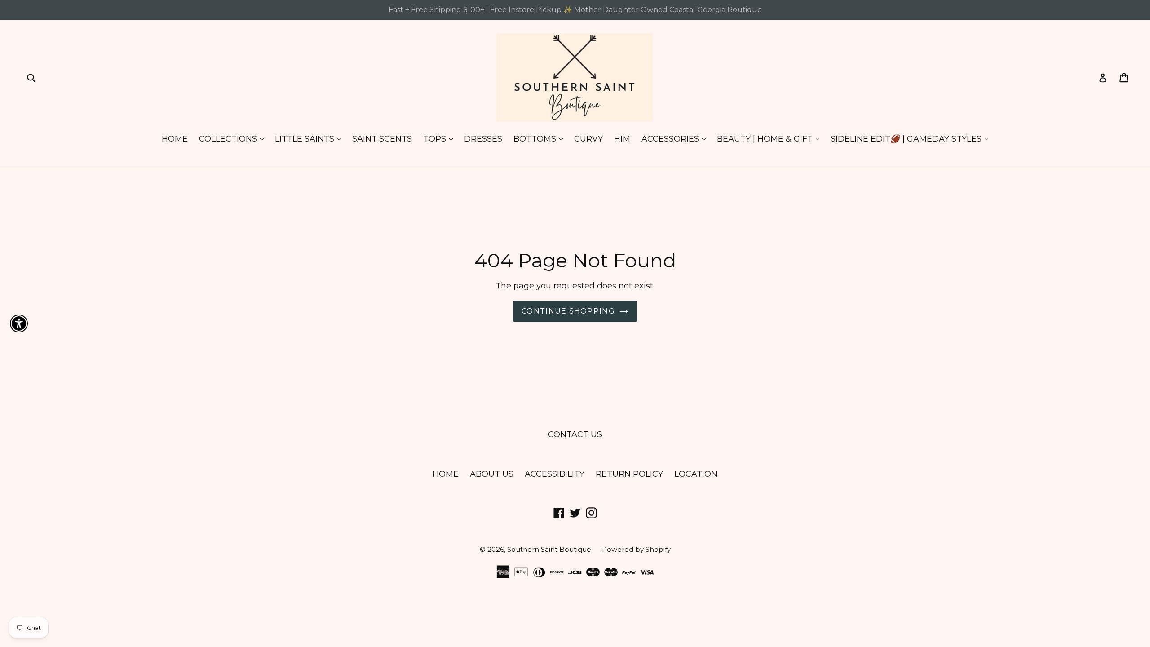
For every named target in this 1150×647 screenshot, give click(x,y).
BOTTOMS (540, 138)
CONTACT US (575, 434)
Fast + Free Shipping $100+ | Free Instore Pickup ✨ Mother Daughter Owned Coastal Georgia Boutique (575, 9)
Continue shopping (568, 311)
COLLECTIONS (233, 138)
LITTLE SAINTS (310, 138)
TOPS (440, 138)
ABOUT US (491, 474)
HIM (622, 139)
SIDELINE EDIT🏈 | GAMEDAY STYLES (912, 138)
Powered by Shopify (636, 549)
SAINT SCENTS (382, 139)
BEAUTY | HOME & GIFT (770, 138)
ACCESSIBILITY (554, 474)
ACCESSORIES (675, 138)
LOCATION (695, 474)
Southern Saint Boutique (550, 549)
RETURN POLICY (629, 474)
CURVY (588, 139)
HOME (175, 139)
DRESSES (483, 139)
